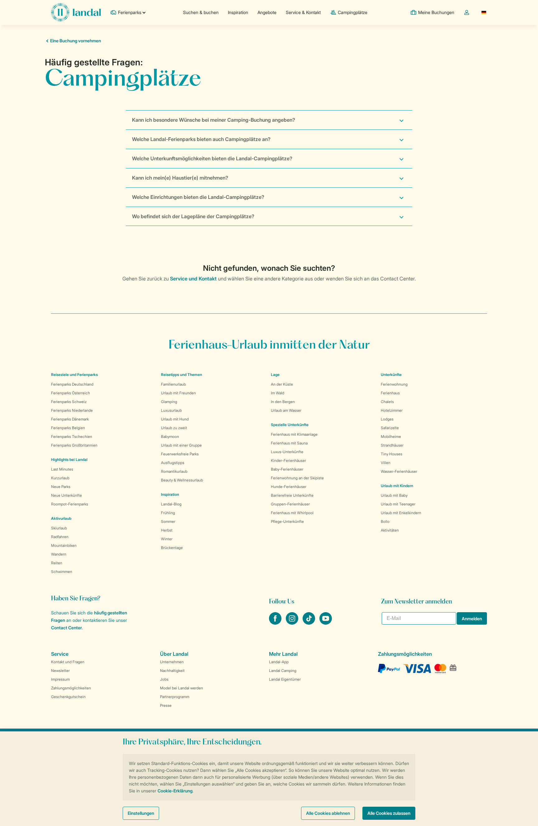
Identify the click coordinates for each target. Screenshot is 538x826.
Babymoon (170, 436)
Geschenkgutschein (68, 696)
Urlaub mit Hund (175, 419)
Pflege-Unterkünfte (287, 521)
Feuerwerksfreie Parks (180, 454)
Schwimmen (61, 571)
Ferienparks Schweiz (69, 401)
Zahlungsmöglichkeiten (71, 688)
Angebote (266, 12)
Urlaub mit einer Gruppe (181, 445)
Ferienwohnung (394, 384)
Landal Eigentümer (285, 679)
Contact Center (66, 627)
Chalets (387, 401)
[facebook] (276, 623)
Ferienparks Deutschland (72, 384)
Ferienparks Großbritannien (74, 445)
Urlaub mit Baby (394, 495)
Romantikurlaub (174, 471)
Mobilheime (391, 436)
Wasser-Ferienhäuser (399, 471)
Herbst (166, 530)
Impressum (60, 679)
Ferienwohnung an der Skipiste (297, 478)
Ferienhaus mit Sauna (289, 443)
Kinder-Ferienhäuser (288, 460)
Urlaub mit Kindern (397, 485)
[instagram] (293, 623)
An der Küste (282, 384)
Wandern (58, 554)
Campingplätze (352, 12)
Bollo (385, 521)
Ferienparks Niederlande (72, 410)
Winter (166, 539)
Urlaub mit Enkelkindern (401, 512)
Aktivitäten (390, 530)
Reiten (56, 563)
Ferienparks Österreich (70, 393)
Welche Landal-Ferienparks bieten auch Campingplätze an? (201, 139)
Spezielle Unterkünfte (290, 424)
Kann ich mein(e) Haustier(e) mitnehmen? (180, 178)
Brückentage (172, 547)
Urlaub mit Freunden (178, 393)
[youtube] (325, 623)
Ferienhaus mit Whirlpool (292, 512)
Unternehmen (172, 661)
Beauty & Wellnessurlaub (182, 480)
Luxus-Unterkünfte (287, 451)
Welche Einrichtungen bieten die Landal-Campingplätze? (198, 197)
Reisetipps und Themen (181, 374)
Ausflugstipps (172, 462)
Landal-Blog (171, 504)
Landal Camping (282, 670)
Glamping (169, 401)
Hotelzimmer (392, 410)
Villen (385, 462)
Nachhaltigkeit (172, 670)
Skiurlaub (59, 528)
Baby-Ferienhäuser (287, 469)
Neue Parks (60, 486)
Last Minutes (62, 469)
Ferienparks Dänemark (70, 419)
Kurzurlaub (60, 478)
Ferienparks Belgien (68, 427)
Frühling (168, 512)
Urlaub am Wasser (286, 410)
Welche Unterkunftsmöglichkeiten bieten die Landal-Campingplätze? (212, 158)
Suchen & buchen (201, 12)
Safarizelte (390, 427)
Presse (166, 705)
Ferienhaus (390, 393)
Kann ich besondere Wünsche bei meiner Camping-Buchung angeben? (213, 120)
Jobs (164, 679)
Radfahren (59, 536)
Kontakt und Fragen (67, 661)
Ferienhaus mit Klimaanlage (294, 434)
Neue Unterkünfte (66, 495)
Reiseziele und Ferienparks (74, 374)
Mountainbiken (64, 545)
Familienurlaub (173, 384)
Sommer (168, 521)
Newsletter (60, 670)
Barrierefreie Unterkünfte (292, 495)
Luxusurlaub (171, 410)
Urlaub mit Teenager (398, 504)
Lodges (387, 419)
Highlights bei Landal (69, 459)
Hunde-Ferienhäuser (288, 486)
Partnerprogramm (174, 696)
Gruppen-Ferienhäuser (290, 504)
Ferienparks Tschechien (71, 436)
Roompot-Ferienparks (69, 504)
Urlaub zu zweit (174, 427)
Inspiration (238, 12)
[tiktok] (309, 623)
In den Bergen (283, 401)
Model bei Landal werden (181, 688)
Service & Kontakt (303, 12)
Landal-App (279, 661)
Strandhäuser (392, 445)
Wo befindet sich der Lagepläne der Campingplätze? (193, 216)
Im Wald (277, 393)
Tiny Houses (391, 454)
